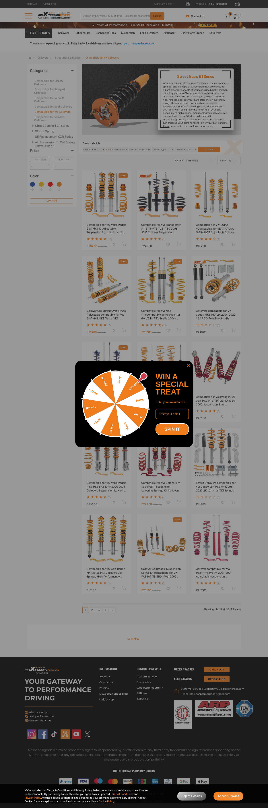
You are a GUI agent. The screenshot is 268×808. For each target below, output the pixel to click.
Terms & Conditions (121, 794)
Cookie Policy (106, 801)
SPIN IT (172, 429)
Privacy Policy (33, 797)
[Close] (188, 365)
